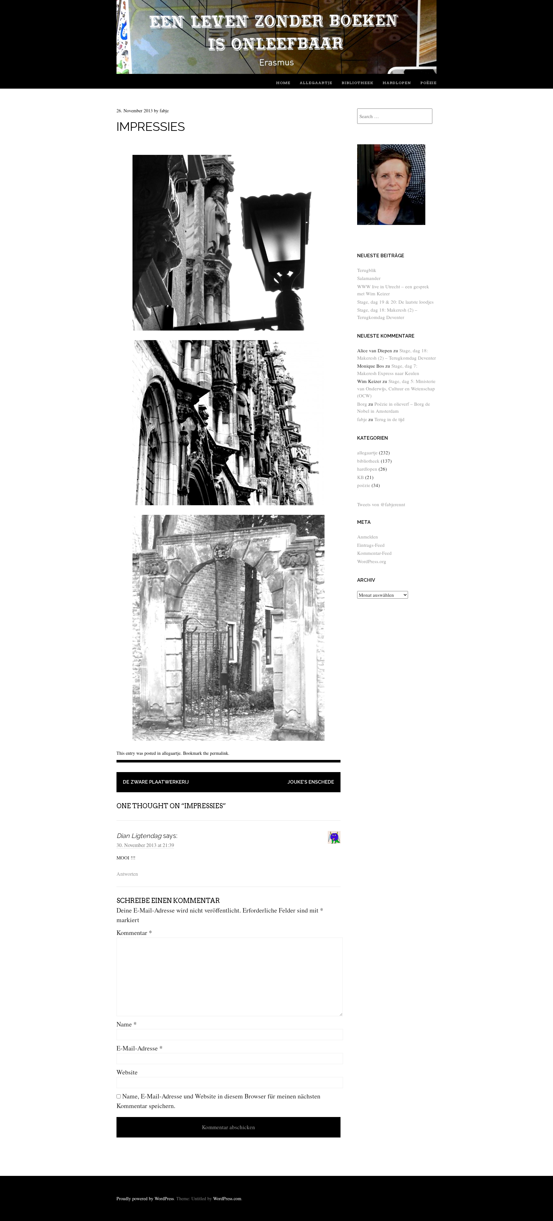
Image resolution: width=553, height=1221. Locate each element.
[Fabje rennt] (276, 71)
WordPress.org (371, 561)
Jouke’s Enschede (310, 782)
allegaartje (316, 82)
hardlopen (396, 82)
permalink (219, 753)
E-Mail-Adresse (139, 1048)
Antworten (127, 873)
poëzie (428, 82)
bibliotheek (357, 82)
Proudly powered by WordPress (145, 1198)
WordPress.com (227, 1198)
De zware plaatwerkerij (156, 782)
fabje (164, 111)
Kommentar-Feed (374, 553)
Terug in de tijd (389, 419)
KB (360, 477)
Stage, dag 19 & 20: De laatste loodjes (395, 302)
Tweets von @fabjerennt (381, 504)
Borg (362, 404)
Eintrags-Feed (371, 545)
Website (127, 1072)
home (283, 82)
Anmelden (367, 536)
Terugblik (366, 270)
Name (126, 1024)
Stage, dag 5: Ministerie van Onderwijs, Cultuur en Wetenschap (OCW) (396, 388)
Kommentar (134, 932)
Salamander (369, 278)
